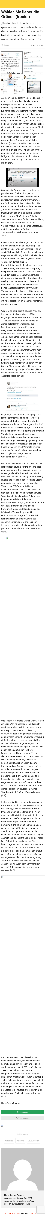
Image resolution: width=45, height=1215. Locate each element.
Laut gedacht (33, 1141)
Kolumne (20, 1141)
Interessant (23, 1112)
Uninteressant (23, 1118)
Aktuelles (9, 1141)
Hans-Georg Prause (14, 1195)
